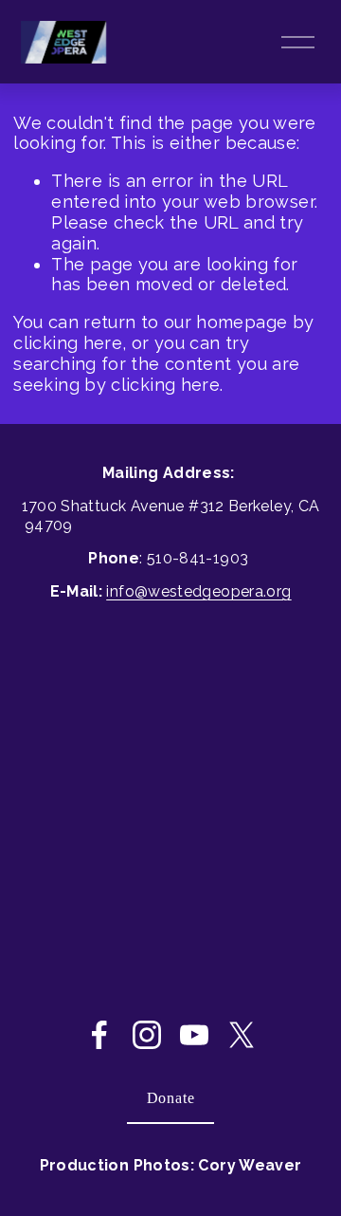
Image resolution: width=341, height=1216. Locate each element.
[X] (241, 1035)
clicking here (67, 343)
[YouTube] (194, 1035)
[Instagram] (147, 1035)
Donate (171, 1098)
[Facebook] (99, 1035)
